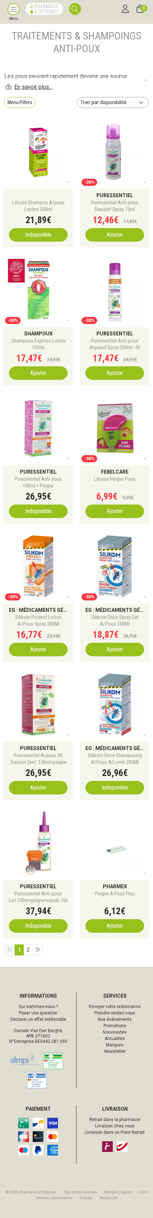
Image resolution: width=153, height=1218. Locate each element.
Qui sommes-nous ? (38, 1006)
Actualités (115, 1038)
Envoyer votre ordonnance (115, 1006)
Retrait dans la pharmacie (114, 1119)
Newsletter (115, 1051)
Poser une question (38, 1012)
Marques (114, 1044)
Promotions (115, 1025)
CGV (143, 1192)
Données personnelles (54, 1198)
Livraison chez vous (114, 1125)
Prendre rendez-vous (114, 1012)
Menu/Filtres (19, 102)
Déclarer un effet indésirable (38, 1019)
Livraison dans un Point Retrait (115, 1132)
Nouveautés (115, 1032)
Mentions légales (118, 1192)
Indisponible (38, 234)
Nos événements (115, 1019)
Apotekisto (108, 1198)
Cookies (86, 1198)
